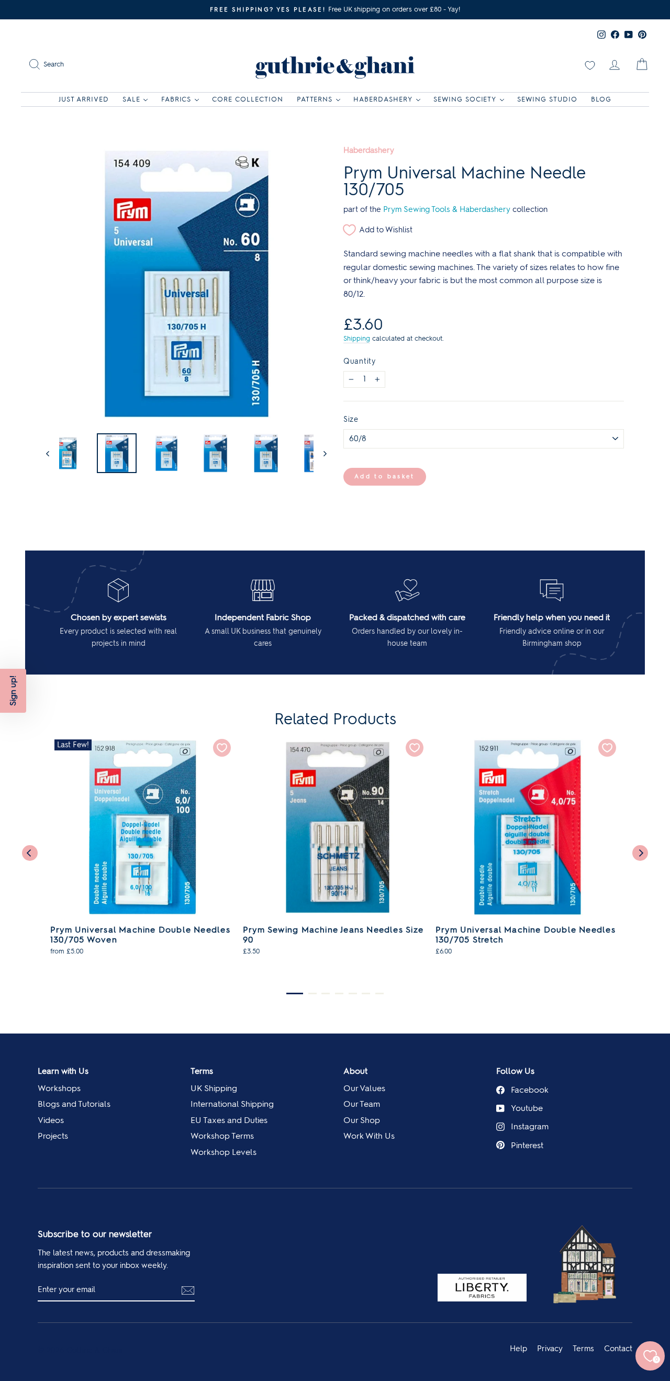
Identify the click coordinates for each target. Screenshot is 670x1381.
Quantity (359, 361)
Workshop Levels (223, 1152)
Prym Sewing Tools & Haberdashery (446, 209)
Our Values (364, 1088)
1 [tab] (294, 993)
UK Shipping (214, 1088)
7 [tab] (379, 993)
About (355, 1071)
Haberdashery (382, 99)
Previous (30, 853)
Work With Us (369, 1136)
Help (518, 1348)
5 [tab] (353, 993)
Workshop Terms (222, 1136)
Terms (202, 1071)
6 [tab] (366, 993)
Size (351, 419)
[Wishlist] (590, 64)
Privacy (550, 1348)
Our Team (361, 1104)
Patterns (315, 99)
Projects (53, 1136)
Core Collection (247, 99)
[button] (13, 691)
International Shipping (232, 1104)
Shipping (356, 338)
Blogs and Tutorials (74, 1104)
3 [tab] (325, 993)
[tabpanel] (142, 851)
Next (640, 853)
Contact (618, 1348)
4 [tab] (339, 993)
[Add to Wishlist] (221, 747)
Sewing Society (465, 99)
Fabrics (176, 99)
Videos (51, 1120)
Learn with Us (63, 1071)
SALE (131, 99)
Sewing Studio (547, 99)
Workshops (59, 1088)
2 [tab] (312, 993)
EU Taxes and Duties (229, 1120)
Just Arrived (84, 99)
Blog (601, 99)
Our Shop (361, 1120)
